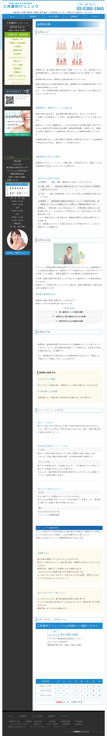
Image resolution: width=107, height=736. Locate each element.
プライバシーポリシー (17, 79)
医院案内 (33, 16)
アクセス (94, 16)
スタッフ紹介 (53, 16)
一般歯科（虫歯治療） (17, 43)
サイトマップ (17, 83)
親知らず (17, 61)
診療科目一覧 (17, 39)
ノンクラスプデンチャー (17, 57)
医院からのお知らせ (17, 76)
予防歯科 (17, 54)
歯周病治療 (17, 50)
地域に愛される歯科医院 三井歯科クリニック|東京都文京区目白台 (53, 6)
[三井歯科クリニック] (17, 135)
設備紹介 (74, 16)
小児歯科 (17, 46)
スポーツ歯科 (17, 65)
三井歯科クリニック (81, 732)
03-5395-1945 (69, 634)
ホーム (12, 16)
